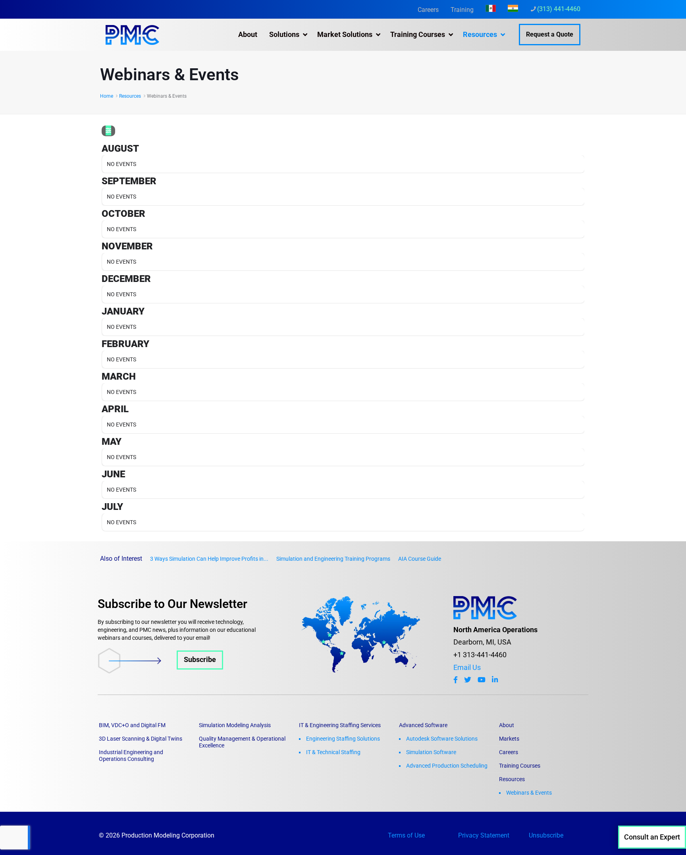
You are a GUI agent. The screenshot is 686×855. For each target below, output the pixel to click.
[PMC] (132, 34)
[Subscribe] (160, 671)
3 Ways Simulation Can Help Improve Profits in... (209, 559)
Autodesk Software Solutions (442, 738)
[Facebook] (455, 680)
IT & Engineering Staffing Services (340, 725)
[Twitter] (467, 680)
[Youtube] (482, 680)
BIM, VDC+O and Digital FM (132, 725)
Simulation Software (431, 752)
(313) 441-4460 (558, 9)
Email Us (467, 668)
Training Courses (519, 765)
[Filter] (108, 130)
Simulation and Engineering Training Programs (333, 559)
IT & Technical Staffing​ (333, 752)
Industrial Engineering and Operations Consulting (131, 755)
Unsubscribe (546, 835)
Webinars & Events (529, 792)
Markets (509, 738)
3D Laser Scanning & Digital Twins (140, 738)
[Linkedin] (495, 680)
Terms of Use (406, 835)
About (506, 725)
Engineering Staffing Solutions (343, 738)
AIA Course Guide (419, 559)
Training (462, 10)
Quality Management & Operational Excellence (242, 742)
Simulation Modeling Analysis (235, 725)
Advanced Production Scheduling (447, 765)
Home (106, 96)
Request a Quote (549, 34)
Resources (130, 96)
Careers (428, 10)
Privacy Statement (483, 835)
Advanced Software (423, 725)
